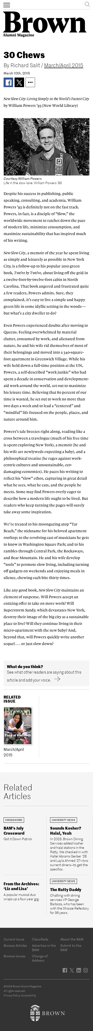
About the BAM (71, 939)
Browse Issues (15, 956)
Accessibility (28, 995)
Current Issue (14, 939)
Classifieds (40, 939)
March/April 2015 (63, 65)
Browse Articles (15, 945)
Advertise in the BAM (44, 947)
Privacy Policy (12, 995)
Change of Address (40, 958)
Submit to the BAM (70, 947)
